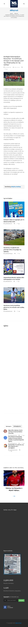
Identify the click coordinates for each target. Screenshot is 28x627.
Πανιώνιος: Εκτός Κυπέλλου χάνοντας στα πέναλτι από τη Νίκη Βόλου (14, 307)
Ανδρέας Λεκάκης (17, 67)
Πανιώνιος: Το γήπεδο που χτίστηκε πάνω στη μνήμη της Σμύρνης (12, 249)
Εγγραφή (21, 600)
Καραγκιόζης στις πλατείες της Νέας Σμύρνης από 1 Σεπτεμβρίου (16, 446)
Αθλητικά (14, 10)
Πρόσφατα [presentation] (8, 426)
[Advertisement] (14, 35)
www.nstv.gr (18, 623)
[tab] (9, 426)
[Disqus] (14, 349)
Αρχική (11, 13)
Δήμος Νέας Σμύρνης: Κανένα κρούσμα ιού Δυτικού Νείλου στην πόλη (15, 432)
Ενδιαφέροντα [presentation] (17, 426)
